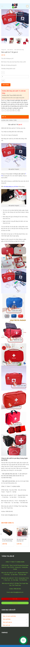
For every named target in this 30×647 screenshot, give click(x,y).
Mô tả (4, 117)
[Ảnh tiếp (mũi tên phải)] (26, 323)
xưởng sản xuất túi (18, 108)
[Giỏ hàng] (27, 6)
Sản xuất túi (10, 49)
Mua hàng (6, 84)
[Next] (26, 23)
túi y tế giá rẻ (8, 108)
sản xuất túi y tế (12, 104)
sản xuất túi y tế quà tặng (10, 106)
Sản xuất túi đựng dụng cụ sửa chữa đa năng (7, 540)
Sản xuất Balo (6, 619)
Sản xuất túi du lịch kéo (8, 481)
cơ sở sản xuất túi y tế (17, 102)
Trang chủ (3, 49)
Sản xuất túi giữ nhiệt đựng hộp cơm (21, 540)
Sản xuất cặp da (7, 622)
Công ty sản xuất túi (19, 174)
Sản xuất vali (6, 625)
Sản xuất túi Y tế (13, 124)
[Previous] (3, 23)
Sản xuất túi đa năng (19, 49)
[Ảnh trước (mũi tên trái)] (3, 323)
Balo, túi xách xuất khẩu (13, 100)
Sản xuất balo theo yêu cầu (9, 474)
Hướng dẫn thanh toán (9, 120)
